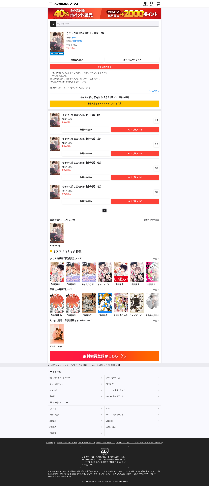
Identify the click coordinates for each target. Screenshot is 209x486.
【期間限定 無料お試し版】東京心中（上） (105, 315)
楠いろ (74, 38)
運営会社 (49, 442)
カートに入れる (130, 59)
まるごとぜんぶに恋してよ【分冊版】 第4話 (105, 284)
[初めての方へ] (145, 4)
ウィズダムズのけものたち (136, 315)
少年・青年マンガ (113, 378)
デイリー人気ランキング (115, 390)
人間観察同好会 (121, 315)
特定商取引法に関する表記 (67, 442)
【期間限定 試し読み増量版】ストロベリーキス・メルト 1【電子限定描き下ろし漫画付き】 (121, 284)
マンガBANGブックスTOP (59, 378)
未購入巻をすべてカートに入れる (102, 103)
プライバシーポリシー (86, 442)
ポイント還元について (114, 415)
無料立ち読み (77, 59)
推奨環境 (52, 433)
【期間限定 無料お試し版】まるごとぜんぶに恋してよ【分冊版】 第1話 (136, 284)
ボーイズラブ (72, 365)
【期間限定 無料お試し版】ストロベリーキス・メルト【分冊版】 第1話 (57, 284)
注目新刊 (52, 396)
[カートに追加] (156, 120)
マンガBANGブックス (56, 365)
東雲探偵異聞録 (152, 315)
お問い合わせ (111, 427)
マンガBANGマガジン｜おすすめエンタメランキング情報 (138, 442)
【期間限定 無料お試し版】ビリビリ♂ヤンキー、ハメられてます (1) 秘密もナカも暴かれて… (152, 284)
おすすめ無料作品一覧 (114, 396)
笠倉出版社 (77, 41)
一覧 (155, 258)
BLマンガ (53, 390)
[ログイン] (151, 4)
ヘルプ (108, 409)
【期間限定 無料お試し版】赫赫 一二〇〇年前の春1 (89, 315)
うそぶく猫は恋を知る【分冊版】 (57, 245)
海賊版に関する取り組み (105, 442)
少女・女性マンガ (56, 384)
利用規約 (52, 427)
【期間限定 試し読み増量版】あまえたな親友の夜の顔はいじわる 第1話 (73, 284)
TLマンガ (109, 384)
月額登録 (52, 421)
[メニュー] (51, 4)
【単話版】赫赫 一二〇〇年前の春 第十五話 (57, 315)
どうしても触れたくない (57, 346)
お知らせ (52, 409)
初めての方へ (54, 415)
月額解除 (109, 421)
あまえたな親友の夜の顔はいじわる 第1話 (89, 284)
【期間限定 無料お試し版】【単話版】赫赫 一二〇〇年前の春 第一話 (73, 315)
